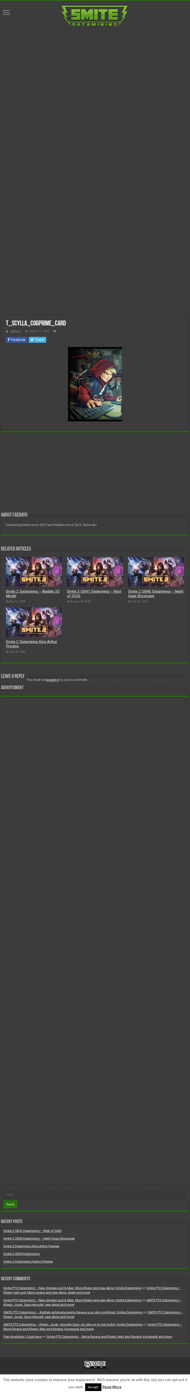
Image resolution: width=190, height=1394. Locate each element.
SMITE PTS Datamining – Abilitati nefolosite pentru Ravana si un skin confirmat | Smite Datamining (72, 1312)
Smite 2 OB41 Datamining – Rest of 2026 (32, 1231)
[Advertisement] (95, 67)
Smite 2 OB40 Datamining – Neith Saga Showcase (39, 1238)
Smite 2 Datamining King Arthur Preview (31, 1246)
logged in (52, 680)
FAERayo (15, 331)
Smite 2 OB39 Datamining (21, 1254)
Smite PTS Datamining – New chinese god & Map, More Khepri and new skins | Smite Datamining (72, 1288)
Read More (111, 1387)
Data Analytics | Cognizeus (22, 1336)
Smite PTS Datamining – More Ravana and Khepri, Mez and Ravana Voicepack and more (109, 1336)
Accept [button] (93, 1387)
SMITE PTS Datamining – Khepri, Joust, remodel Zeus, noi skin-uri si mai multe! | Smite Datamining (72, 1324)
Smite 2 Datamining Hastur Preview (28, 1261)
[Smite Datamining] (95, 17)
